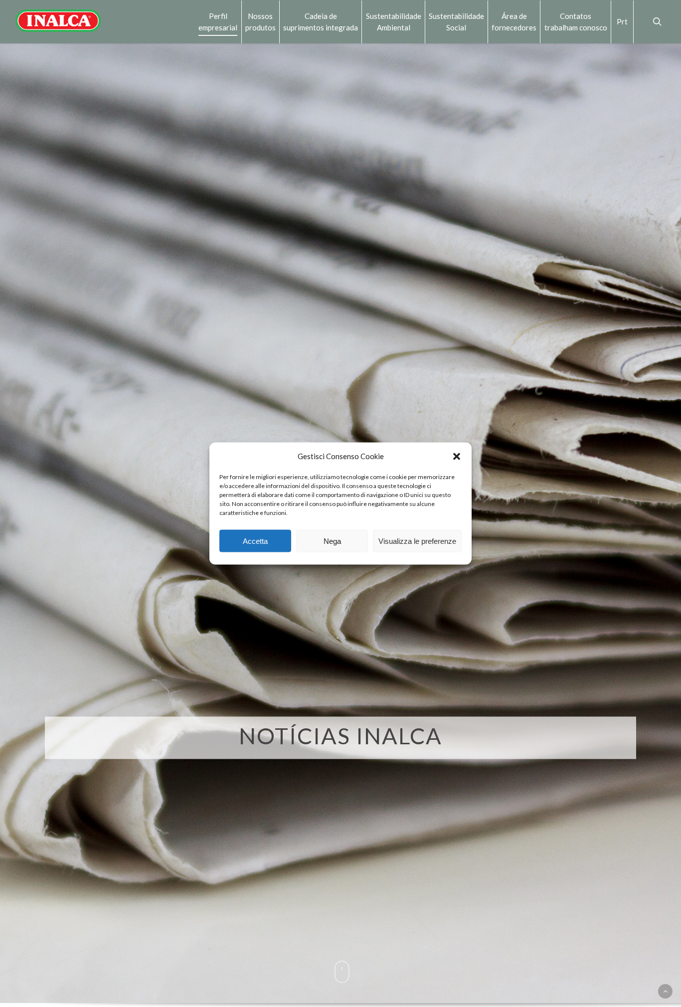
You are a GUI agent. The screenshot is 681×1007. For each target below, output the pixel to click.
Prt (622, 21)
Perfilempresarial (217, 21)
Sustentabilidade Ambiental (393, 21)
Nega (332, 540)
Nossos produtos (260, 21)
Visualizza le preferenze (417, 540)
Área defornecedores (514, 21)
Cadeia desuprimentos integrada (320, 21)
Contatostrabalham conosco (575, 21)
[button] (457, 456)
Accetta (255, 540)
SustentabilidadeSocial (456, 21)
